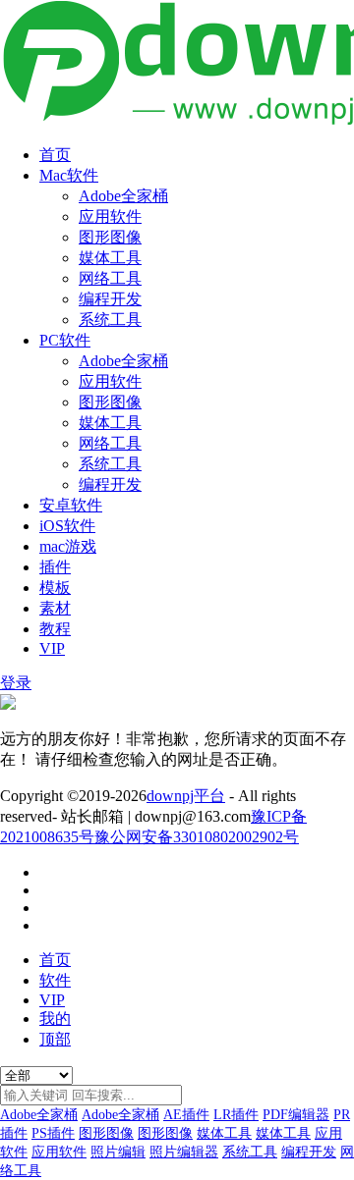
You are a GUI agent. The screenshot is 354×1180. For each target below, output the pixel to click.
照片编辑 (118, 1152)
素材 (55, 608)
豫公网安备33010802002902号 (196, 837)
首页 (55, 154)
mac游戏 (67, 546)
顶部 (55, 1039)
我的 (55, 1018)
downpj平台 (186, 795)
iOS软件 (67, 525)
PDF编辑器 (296, 1114)
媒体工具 (110, 257)
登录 (15, 682)
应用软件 (110, 216)
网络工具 (110, 278)
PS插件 (53, 1133)
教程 (55, 628)
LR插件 (236, 1114)
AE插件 (186, 1114)
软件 (55, 980)
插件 (55, 567)
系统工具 (110, 319)
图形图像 (110, 237)
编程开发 (110, 299)
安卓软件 (70, 505)
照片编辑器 (183, 1152)
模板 (55, 587)
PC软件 (64, 340)
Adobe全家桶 (123, 196)
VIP (52, 648)
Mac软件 (68, 175)
